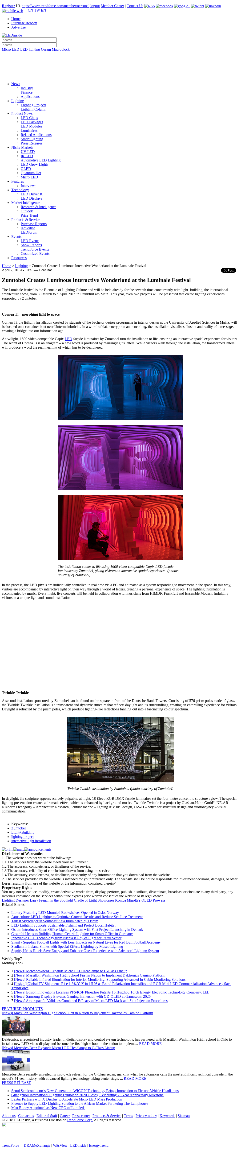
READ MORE (150, 1044)
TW (37, 10)
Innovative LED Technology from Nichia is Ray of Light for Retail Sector (66, 938)
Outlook (27, 211)
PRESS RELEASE (16, 1083)
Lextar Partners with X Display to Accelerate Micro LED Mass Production (66, 1099)
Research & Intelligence (38, 207)
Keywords (167, 1116)
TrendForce (10, 1145)
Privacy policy (146, 1116)
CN (30, 10)
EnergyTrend (98, 1145)
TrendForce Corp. (80, 1120)
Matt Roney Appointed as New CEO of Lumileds (48, 1108)
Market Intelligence (25, 203)
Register (8, 6)
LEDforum (29, 232)
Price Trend (29, 215)
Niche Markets (22, 147)
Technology (20, 190)
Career (65, 1116)
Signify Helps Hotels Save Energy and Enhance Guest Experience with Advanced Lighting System (85, 951)
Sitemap (184, 1116)
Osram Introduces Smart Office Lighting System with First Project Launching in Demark (77, 929)
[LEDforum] (120, 74)
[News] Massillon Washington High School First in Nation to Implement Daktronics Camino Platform (89, 975)
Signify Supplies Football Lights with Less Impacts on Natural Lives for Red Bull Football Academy (86, 942)
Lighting (17, 101)
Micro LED (10, 49)
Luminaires (29, 130)
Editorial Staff (46, 1116)
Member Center (112, 6)
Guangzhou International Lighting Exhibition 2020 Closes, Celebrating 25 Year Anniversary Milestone (87, 1095)
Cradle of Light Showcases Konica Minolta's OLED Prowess (119, 900)
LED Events (30, 241)
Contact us (26, 1116)
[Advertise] (120, 61)
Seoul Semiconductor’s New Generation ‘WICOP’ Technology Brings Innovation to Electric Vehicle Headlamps (95, 1091)
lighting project (22, 837)
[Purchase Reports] (120, 55)
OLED (26, 169)
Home (15, 19)
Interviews (28, 186)
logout (95, 6)
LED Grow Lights (34, 164)
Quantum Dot (31, 173)
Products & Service (25, 220)
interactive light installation (31, 841)
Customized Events (35, 253)
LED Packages (32, 122)
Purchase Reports (24, 23)
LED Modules (31, 126)
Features (17, 181)
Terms (128, 1116)
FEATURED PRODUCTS (22, 1009)
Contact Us (135, 6)
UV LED (28, 152)
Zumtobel (18, 828)
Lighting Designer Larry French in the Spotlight (37, 900)
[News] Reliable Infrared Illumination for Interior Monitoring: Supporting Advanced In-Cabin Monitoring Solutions (99, 979)
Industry (27, 88)
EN (43, 10)
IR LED (27, 156)
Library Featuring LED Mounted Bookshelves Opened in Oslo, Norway (65, 913)
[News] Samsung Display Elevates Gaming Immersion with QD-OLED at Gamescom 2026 (82, 996)
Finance (26, 92)
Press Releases (31, 143)
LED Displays (31, 198)
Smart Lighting (32, 139)
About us (9, 1116)
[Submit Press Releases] (120, 68)
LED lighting (30, 49)
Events (16, 237)
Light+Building (22, 832)
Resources (19, 258)
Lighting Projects (33, 105)
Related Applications (36, 135)
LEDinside (78, 1145)
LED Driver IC (32, 194)
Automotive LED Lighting (40, 160)
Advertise (18, 27)
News (15, 84)
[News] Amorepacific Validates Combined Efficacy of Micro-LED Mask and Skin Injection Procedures (91, 1001)
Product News (21, 113)
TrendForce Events (35, 249)
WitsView (60, 1145)
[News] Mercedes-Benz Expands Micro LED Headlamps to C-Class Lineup (70, 971)
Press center (81, 1116)
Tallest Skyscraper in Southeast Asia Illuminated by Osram (54, 921)
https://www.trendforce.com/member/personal (55, 6)
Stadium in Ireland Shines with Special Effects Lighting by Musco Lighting (67, 946)
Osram (46, 49)
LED (68, 339)
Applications (30, 97)
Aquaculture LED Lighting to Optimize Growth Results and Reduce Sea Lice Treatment (77, 917)
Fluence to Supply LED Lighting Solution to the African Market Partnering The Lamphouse (79, 1103)
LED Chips (29, 118)
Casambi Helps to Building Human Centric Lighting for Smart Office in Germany (72, 934)
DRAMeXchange (37, 1145)
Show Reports (31, 245)
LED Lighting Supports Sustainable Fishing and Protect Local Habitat (63, 925)
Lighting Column (33, 109)
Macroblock (61, 49)
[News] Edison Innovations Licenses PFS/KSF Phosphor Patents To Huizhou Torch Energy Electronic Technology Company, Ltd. (111, 992)
